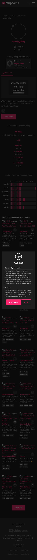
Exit (26, 302)
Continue (13, 302)
